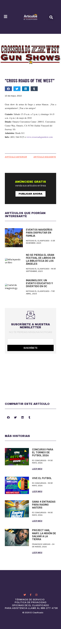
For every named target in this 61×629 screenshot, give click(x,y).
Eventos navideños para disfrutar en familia (39, 232)
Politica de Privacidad (30, 602)
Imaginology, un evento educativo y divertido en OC (39, 283)
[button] (51, 17)
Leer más (37, 469)
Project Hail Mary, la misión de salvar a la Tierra (44, 535)
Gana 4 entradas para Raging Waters (44, 504)
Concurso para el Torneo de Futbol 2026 (42, 452)
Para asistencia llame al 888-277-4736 (31, 608)
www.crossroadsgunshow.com (39, 136)
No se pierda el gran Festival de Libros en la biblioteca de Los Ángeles (40, 259)
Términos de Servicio (30, 599)
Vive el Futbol (42, 478)
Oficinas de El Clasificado (30, 605)
